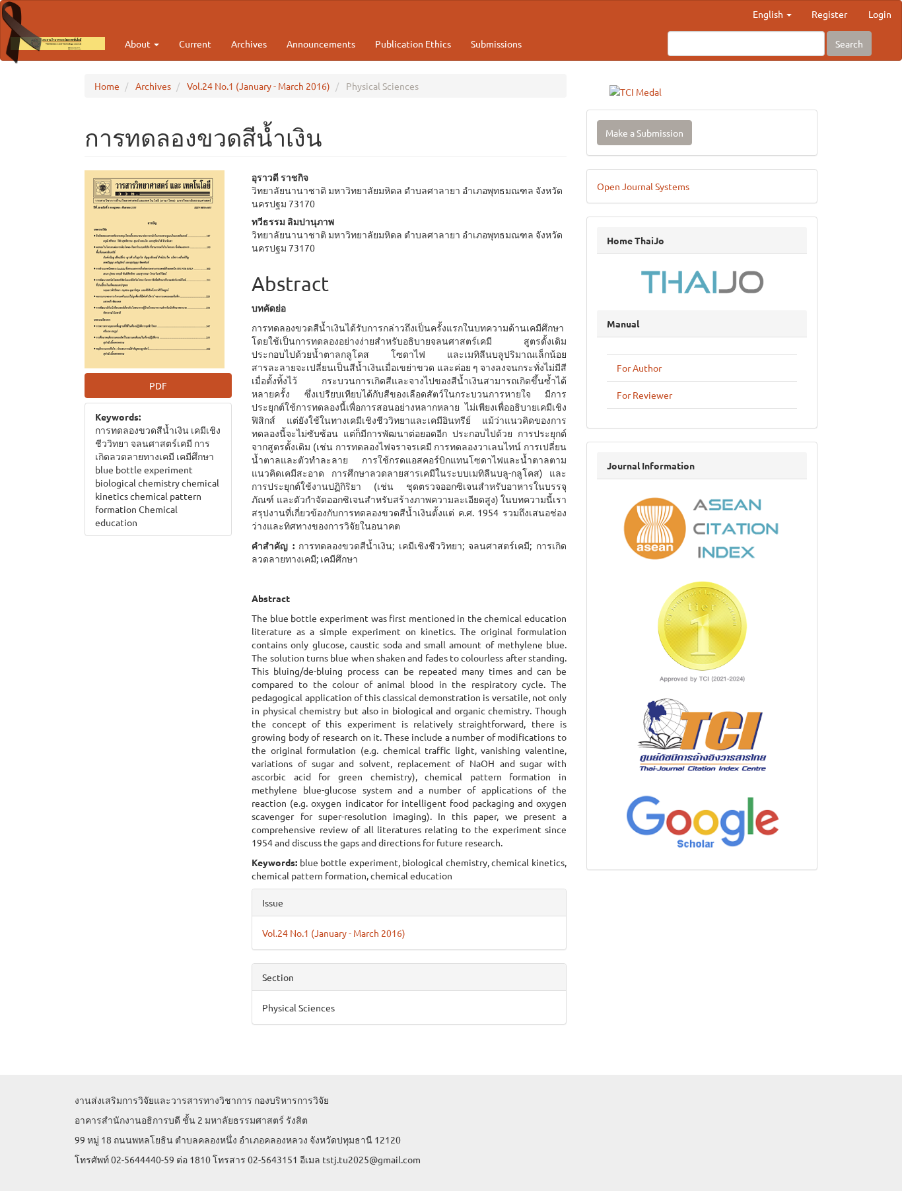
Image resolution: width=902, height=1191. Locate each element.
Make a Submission (644, 133)
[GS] (702, 819)
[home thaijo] (702, 281)
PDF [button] (158, 385)
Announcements (321, 44)
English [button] (769, 14)
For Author (639, 368)
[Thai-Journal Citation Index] (702, 736)
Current (195, 44)
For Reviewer (644, 395)
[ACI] (702, 527)
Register (829, 14)
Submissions (496, 44)
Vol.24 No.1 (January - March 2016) (258, 86)
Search (849, 44)
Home (107, 86)
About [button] (139, 44)
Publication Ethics (413, 44)
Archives (249, 44)
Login (879, 14)
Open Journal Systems (643, 186)
